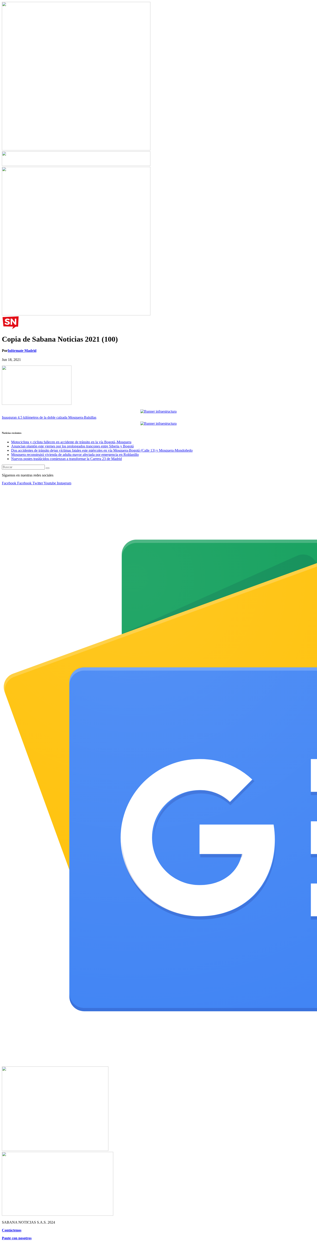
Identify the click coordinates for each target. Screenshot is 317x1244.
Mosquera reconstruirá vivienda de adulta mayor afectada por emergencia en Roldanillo (75, 455)
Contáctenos (11, 1230)
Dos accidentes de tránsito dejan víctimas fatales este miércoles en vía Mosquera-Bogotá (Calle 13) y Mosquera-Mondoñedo (102, 450)
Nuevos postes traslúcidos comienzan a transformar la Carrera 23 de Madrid (66, 459)
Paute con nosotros (17, 1238)
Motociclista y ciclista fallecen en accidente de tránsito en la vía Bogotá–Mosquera (71, 442)
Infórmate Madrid (22, 351)
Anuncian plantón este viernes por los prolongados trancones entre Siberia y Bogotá (72, 446)
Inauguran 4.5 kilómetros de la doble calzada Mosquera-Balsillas (49, 417)
